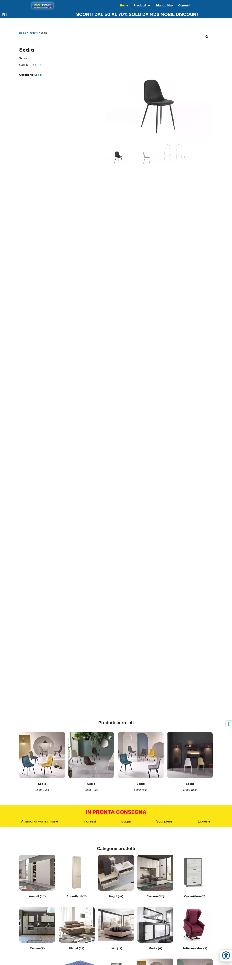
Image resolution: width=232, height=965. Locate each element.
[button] (207, 37)
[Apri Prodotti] (149, 5)
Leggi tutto (42, 789)
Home (22, 32)
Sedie (38, 74)
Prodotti (33, 32)
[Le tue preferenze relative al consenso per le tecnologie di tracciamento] (229, 724)
